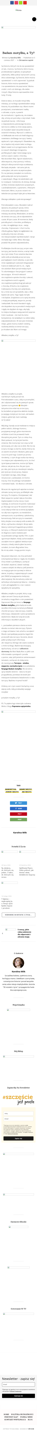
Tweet (20, 803)
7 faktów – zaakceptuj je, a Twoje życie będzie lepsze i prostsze (7, 903)
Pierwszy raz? (11, 1417)
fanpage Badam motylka (11, 669)
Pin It (20, 814)
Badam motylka (10, 789)
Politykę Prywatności (15, 1391)
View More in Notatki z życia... (18, 915)
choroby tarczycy (12, 792)
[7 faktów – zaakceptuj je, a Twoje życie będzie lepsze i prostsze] (9, 887)
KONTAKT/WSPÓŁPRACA (15, 1420)
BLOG (30, 1420)
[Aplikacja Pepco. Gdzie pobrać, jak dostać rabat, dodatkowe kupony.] (27, 856)
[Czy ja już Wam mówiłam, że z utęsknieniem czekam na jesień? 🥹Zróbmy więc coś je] (18, 1359)
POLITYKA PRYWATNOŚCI (22, 1414)
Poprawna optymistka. (21, 706)
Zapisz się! (18, 1138)
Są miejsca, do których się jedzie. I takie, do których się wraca (7, 872)
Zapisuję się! (18, 1396)
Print (20, 819)
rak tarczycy (26, 792)
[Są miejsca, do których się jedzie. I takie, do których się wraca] (9, 856)
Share (20, 808)
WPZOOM (31, 1429)
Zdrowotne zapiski (26, 60)
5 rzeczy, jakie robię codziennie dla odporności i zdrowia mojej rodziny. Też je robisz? (24, 933)
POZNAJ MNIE (26, 1417)
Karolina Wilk (16, 58)
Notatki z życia (18, 846)
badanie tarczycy (26, 789)
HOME (6, 1414)
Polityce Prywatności (13, 1133)
